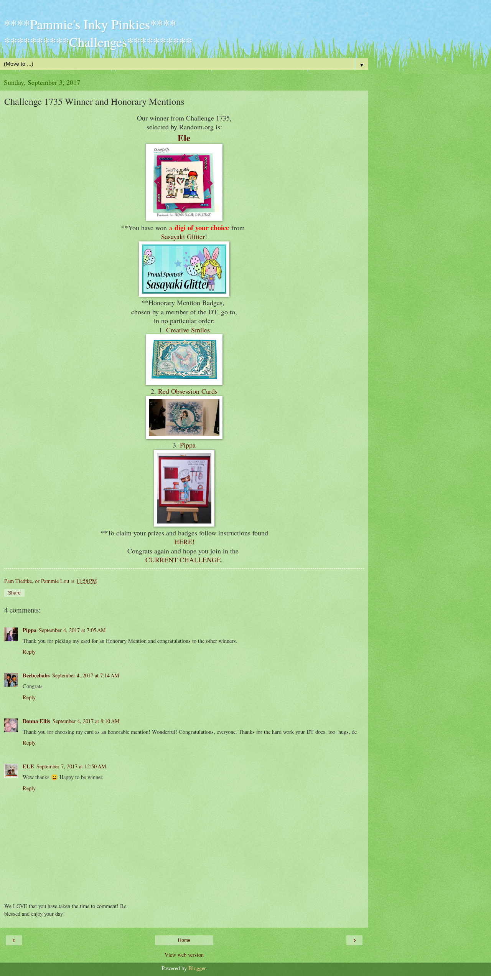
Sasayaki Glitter (183, 236)
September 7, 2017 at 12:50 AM (71, 766)
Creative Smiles (188, 329)
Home (184, 940)
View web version (184, 954)
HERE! (184, 541)
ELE (28, 766)
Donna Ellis (36, 721)
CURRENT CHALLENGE (183, 559)
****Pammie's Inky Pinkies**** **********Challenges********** (98, 33)
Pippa (188, 444)
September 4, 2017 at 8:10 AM (86, 721)
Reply (29, 651)
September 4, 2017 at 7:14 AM (85, 675)
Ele (184, 137)
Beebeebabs (36, 675)
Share (14, 593)
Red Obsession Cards (187, 391)
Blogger (197, 968)
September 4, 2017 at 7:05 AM (72, 630)
